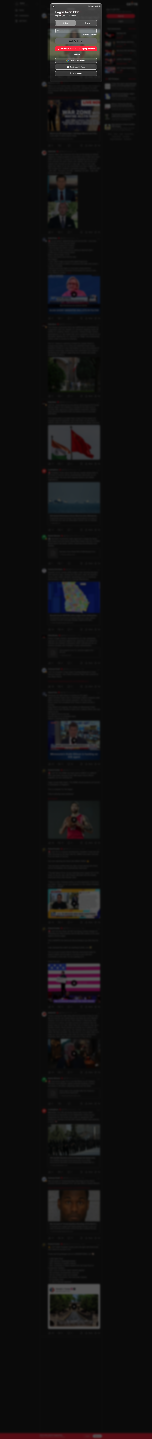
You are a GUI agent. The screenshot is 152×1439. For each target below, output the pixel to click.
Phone (87, 23)
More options (77, 73)
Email (67, 23)
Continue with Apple (77, 67)
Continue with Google (78, 60)
